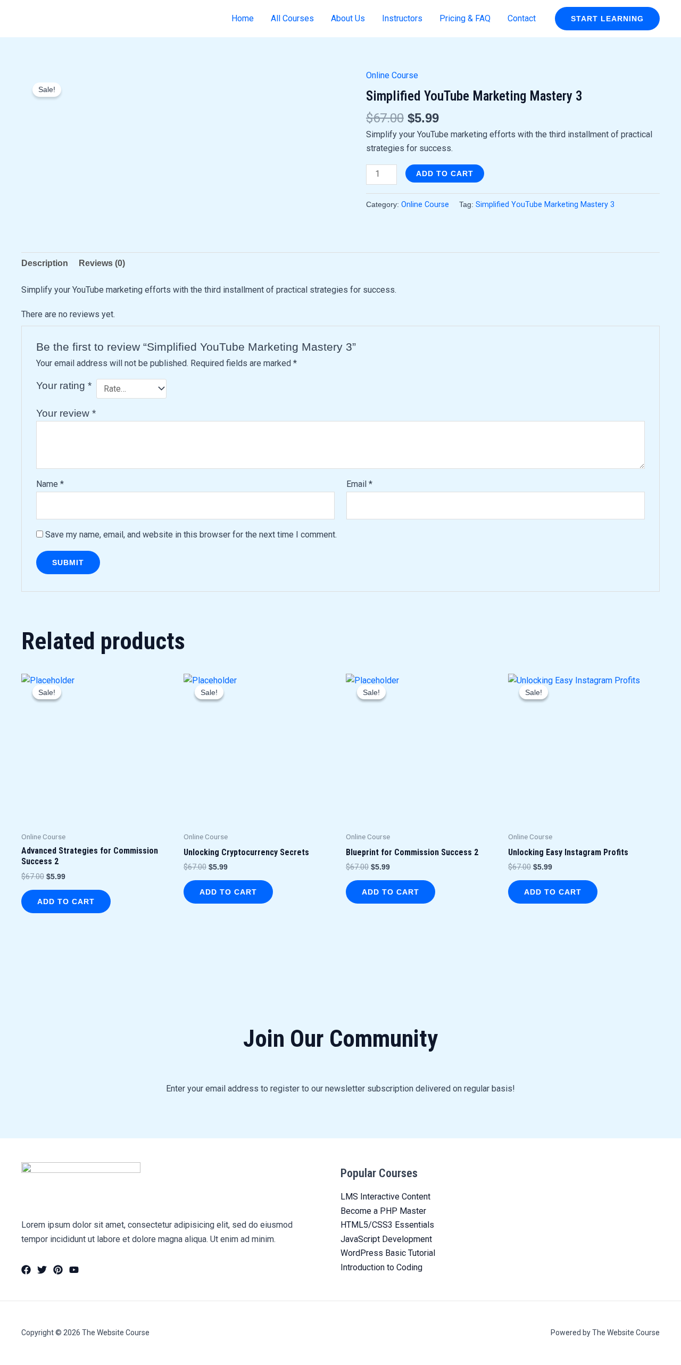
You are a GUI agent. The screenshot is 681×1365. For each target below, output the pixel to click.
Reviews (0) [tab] (102, 263)
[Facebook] (26, 1270)
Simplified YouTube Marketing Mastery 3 (545, 204)
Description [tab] (44, 263)
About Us (348, 18)
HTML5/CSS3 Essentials (387, 1225)
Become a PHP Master (383, 1211)
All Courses (292, 18)
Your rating (64, 385)
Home (242, 18)
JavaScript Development (386, 1239)
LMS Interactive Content (385, 1197)
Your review (66, 413)
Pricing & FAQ (465, 18)
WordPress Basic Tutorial (387, 1253)
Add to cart (445, 173)
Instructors (402, 18)
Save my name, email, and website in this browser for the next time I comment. (191, 535)
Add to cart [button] (66, 901)
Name (50, 484)
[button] (607, 18)
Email (359, 484)
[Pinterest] (58, 1270)
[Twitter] (42, 1270)
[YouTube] (74, 1270)
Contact (522, 18)
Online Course (392, 75)
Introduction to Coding (381, 1267)
